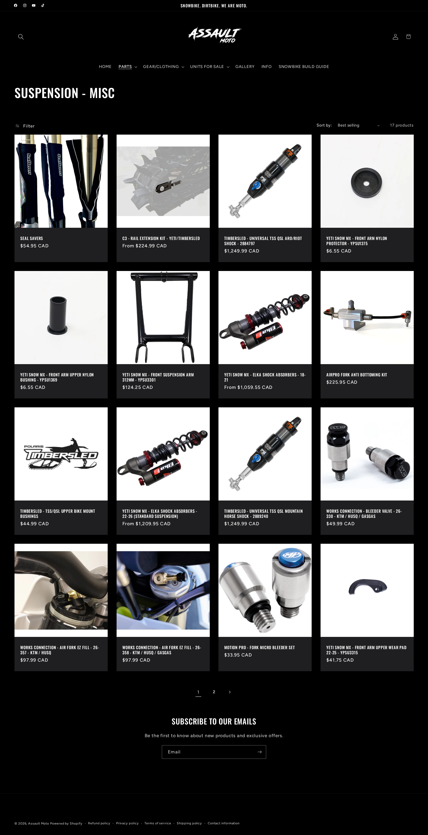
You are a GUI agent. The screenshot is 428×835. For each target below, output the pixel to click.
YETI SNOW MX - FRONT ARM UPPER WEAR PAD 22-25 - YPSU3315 (366, 650)
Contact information (224, 823)
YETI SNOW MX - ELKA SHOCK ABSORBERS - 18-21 (265, 377)
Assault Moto (38, 823)
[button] (20, 36)
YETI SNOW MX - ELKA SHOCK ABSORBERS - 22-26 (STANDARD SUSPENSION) (159, 513)
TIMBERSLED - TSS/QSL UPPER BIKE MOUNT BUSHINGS (57, 513)
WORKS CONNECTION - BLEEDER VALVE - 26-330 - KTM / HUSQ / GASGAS (364, 513)
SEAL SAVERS (31, 238)
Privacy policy (127, 823)
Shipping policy (189, 823)
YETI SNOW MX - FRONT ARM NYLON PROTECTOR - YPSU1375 (356, 241)
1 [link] (198, 692)
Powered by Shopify (66, 823)
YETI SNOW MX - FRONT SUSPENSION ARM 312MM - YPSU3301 (158, 377)
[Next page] (229, 692)
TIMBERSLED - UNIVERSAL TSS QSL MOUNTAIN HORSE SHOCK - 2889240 (263, 513)
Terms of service (157, 823)
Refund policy (99, 823)
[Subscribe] (259, 752)
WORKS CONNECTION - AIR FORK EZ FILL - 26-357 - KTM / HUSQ (59, 650)
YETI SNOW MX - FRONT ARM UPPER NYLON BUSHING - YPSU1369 (57, 377)
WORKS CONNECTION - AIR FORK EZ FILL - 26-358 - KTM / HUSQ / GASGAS (161, 650)
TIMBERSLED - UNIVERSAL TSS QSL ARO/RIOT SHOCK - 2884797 (263, 241)
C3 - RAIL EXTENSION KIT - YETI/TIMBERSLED (161, 238)
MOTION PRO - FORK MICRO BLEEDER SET (259, 647)
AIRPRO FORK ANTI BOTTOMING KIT (356, 374)
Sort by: (324, 125)
